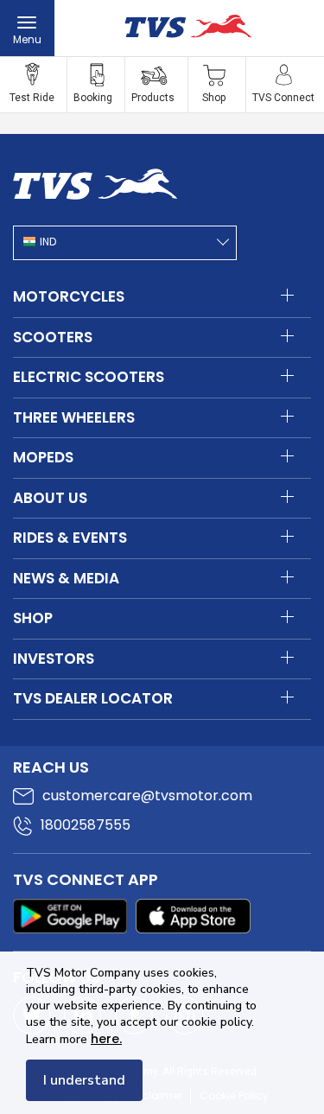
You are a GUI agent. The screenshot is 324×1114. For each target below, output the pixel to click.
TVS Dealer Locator (93, 698)
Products (153, 98)
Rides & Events (70, 537)
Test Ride (32, 98)
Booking (92, 98)
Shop (214, 98)
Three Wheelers (74, 417)
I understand (84, 1080)
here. (106, 1038)
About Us (50, 497)
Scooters (52, 337)
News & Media (66, 578)
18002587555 (85, 825)
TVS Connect (283, 98)
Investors (53, 658)
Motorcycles (68, 296)
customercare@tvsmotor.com (147, 795)
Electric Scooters (88, 376)
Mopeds (43, 457)
